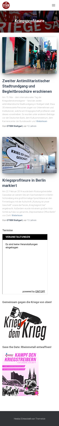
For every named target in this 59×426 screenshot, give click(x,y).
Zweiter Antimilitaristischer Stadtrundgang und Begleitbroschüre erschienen (27, 86)
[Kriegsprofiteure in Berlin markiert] (29, 155)
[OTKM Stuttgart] (7, 5)
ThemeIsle (40, 419)
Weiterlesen (41, 121)
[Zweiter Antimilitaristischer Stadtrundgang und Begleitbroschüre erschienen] (29, 55)
